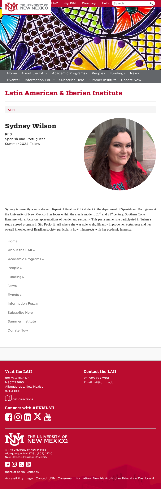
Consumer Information (74, 478)
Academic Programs (68, 73)
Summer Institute (102, 80)
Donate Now (131, 80)
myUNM (70, 3)
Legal (30, 478)
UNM (11, 109)
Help (105, 3)
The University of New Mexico (26, 7)
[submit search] (151, 3)
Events (12, 80)
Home (12, 73)
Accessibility (14, 478)
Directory (89, 3)
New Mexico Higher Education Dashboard (123, 478)
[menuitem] (12, 73)
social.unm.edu (28, 471)
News (134, 73)
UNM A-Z (51, 3)
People (97, 73)
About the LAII (33, 73)
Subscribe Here (71, 80)
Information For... (39, 80)
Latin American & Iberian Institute (63, 93)
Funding (116, 73)
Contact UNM (46, 478)
